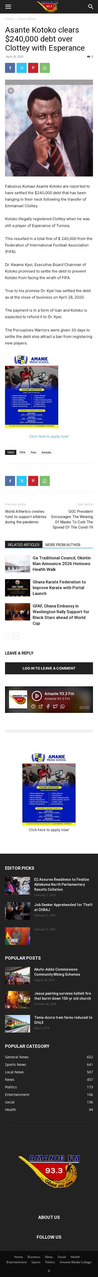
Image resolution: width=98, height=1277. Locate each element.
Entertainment (17, 1262)
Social (62, 1257)
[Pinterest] (33, 68)
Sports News (27, 19)
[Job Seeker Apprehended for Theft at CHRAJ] (17, 911)
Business (34, 1257)
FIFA (22, 452)
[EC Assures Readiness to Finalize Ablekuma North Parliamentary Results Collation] (17, 886)
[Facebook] (10, 68)
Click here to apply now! (49, 436)
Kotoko (46, 452)
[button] (8, 7)
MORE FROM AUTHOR (62, 545)
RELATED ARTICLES (23, 545)
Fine (33, 452)
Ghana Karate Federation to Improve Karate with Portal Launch (59, 587)
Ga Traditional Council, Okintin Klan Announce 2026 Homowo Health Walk (62, 563)
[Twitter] (22, 68)
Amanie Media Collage (75, 1262)
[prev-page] (8, 636)
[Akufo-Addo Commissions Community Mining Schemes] (17, 975)
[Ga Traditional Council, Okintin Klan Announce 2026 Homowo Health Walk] (17, 563)
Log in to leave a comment (49, 668)
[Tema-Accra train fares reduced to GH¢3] (17, 1024)
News (49, 1257)
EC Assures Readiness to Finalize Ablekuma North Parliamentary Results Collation (61, 884)
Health (75, 1257)
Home (9, 19)
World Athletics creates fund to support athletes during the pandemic (25, 516)
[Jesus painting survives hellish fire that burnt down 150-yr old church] (17, 999)
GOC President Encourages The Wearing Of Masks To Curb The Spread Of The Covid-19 (72, 519)
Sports (35, 1262)
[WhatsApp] (45, 68)
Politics (50, 1262)
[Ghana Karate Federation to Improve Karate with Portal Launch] (17, 587)
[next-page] (16, 636)
